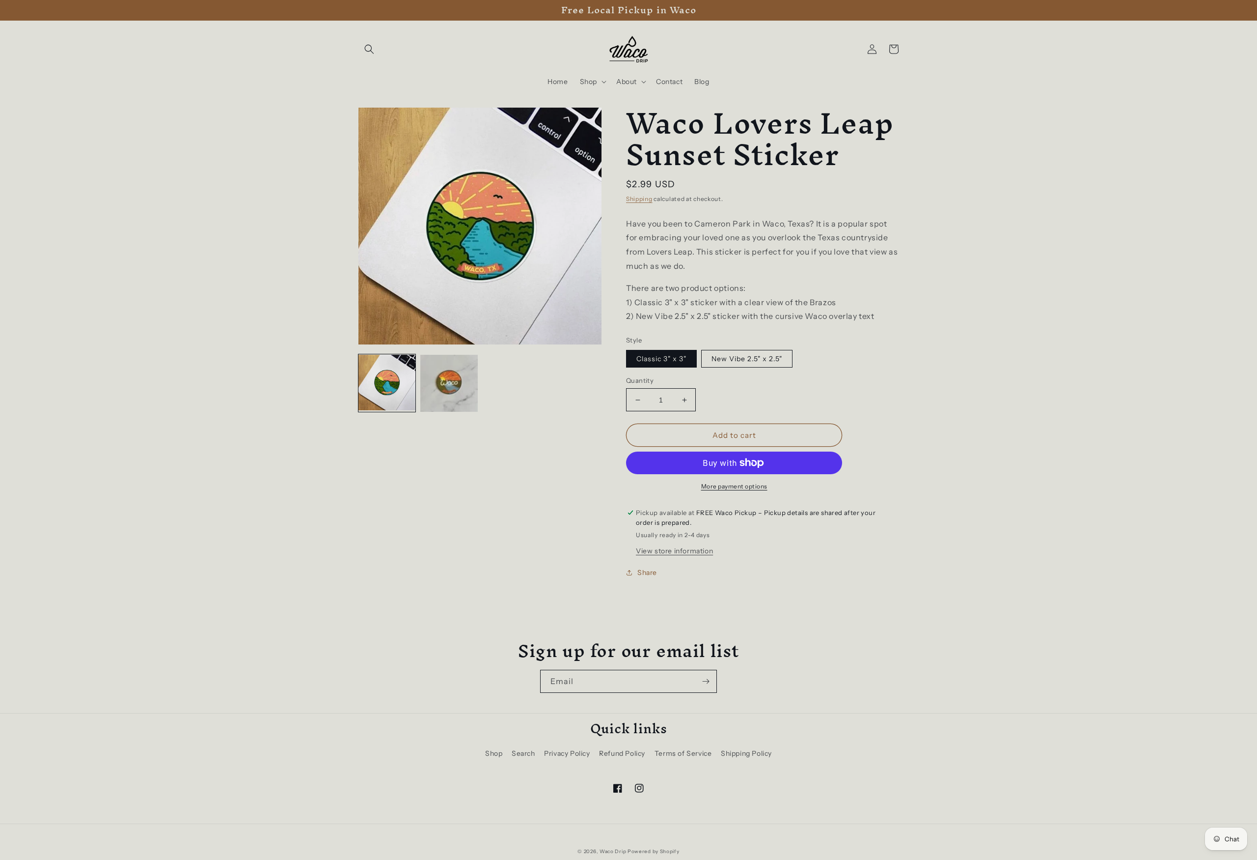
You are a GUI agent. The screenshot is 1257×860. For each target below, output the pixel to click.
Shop (493, 753)
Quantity (640, 380)
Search (523, 753)
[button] (369, 49)
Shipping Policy (746, 753)
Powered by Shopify (654, 851)
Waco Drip (613, 851)
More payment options (734, 486)
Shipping (639, 198)
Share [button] (647, 572)
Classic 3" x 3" (661, 358)
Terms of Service (683, 753)
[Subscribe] (705, 681)
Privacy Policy (567, 753)
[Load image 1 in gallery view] (386, 383)
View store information (674, 550)
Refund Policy (622, 753)
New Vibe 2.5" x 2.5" (746, 358)
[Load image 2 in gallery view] (448, 383)
